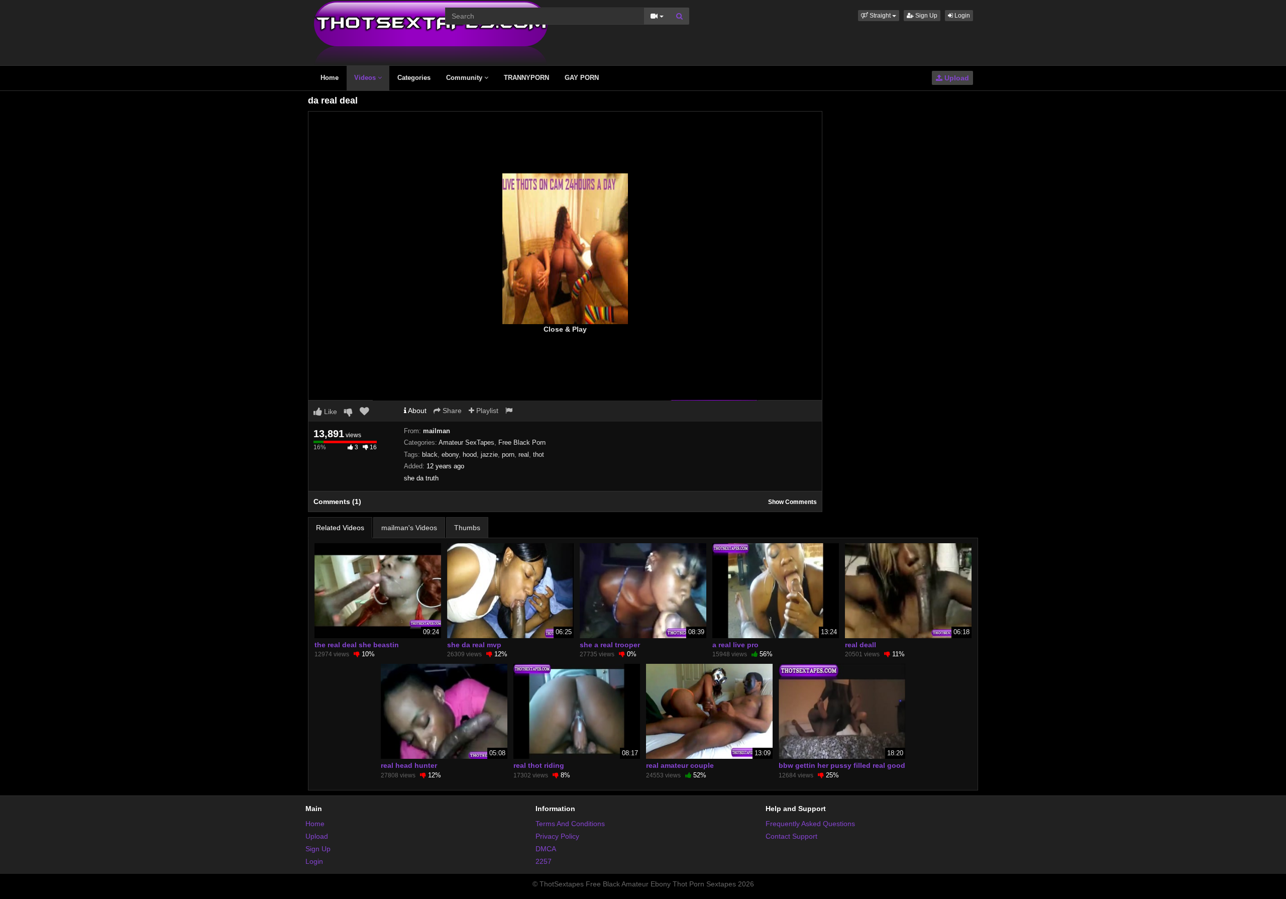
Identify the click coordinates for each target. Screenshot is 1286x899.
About (416, 411)
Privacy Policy (557, 836)
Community (465, 77)
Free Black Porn (522, 442)
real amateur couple (680, 765)
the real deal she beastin (356, 645)
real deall (860, 645)
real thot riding (538, 765)
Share (451, 411)
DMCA (545, 849)
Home (329, 77)
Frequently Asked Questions (810, 824)
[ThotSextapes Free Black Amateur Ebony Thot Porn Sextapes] (431, 32)
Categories (414, 77)
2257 (543, 861)
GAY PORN (582, 77)
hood (470, 454)
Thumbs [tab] (467, 528)
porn (508, 454)
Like (329, 412)
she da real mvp (474, 645)
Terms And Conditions (570, 824)
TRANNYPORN (526, 77)
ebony (450, 454)
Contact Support (791, 836)
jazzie (489, 454)
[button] (878, 15)
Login (961, 15)
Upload (955, 78)
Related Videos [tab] (340, 528)
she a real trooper (610, 645)
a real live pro (735, 645)
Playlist (486, 411)
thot (538, 454)
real (523, 454)
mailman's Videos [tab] (409, 528)
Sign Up (925, 15)
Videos (366, 77)
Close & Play (565, 329)
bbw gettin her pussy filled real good (842, 765)
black (430, 454)
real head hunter (409, 765)
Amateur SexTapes (466, 442)
